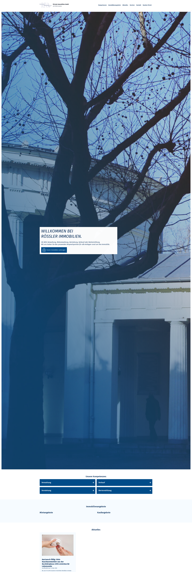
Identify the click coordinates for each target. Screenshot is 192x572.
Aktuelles (125, 5)
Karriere (132, 5)
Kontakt (138, 5)
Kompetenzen (102, 5)
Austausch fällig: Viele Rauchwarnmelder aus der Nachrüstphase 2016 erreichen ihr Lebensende (55, 562)
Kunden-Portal (147, 5)
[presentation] (58, 545)
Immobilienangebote (114, 5)
